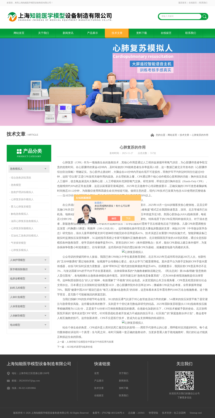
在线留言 (193, 3)
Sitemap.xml (196, 413)
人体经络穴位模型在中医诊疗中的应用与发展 (90, 342)
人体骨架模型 (17, 306)
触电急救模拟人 (20, 214)
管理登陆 (153, 413)
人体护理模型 (17, 260)
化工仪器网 (180, 413)
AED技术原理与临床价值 (80, 347)
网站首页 (19, 32)
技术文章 (117, 32)
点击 (45, 169)
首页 (96, 373)
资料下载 (141, 32)
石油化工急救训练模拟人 (25, 235)
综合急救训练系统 (21, 177)
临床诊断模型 (17, 278)
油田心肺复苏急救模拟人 (25, 221)
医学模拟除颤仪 (19, 269)
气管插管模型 (18, 243)
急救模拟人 (16, 168)
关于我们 (43, 32)
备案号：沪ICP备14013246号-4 (108, 413)
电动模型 (15, 325)
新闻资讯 (68, 32)
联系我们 (203, 3)
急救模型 (16, 185)
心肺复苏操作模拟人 (22, 199)
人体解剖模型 (17, 315)
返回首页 (182, 3)
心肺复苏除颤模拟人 (22, 228)
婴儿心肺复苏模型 (21, 206)
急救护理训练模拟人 (22, 192)
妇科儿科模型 (17, 287)
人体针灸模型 (17, 297)
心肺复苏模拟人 (20, 250)
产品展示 (92, 32)
